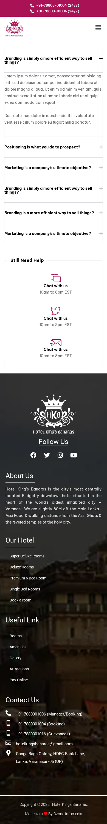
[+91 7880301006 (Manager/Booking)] (8, 713)
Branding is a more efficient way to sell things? (49, 212)
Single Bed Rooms (25, 589)
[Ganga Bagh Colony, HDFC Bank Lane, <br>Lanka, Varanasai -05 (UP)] (8, 753)
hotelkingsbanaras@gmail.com (44, 743)
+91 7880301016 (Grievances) (43, 733)
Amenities (18, 647)
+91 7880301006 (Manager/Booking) (49, 714)
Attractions (19, 669)
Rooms (16, 636)
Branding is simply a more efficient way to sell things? (48, 60)
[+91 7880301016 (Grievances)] (8, 733)
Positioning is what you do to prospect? (42, 147)
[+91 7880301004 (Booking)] (8, 723)
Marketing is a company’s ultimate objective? (47, 167)
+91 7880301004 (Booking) (40, 724)
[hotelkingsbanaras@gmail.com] (8, 743)
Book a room (20, 600)
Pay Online (19, 680)
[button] (94, 28)
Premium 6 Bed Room (28, 578)
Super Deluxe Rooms (27, 556)
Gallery (15, 658)
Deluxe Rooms (22, 567)
